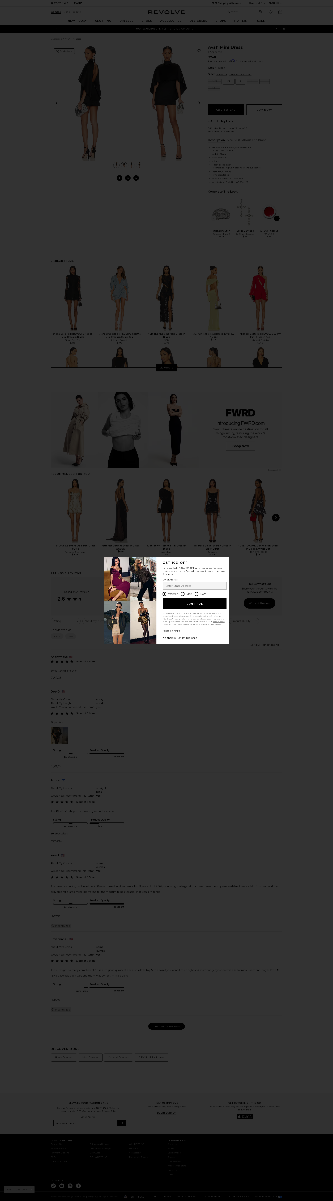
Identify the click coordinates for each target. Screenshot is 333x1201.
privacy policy (219, 622)
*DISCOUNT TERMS (171, 631)
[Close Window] (226, 560)
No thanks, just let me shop (180, 637)
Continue (194, 603)
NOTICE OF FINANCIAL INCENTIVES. (206, 624)
